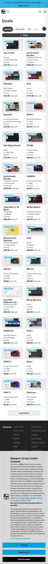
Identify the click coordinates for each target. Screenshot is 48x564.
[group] (12, 53)
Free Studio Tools (38, 431)
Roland (31, 152)
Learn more (23, 5)
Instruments (19, 427)
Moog (31, 307)
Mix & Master (31, 397)
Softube (8, 214)
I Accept (24, 545)
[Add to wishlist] (20, 42)
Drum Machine (32, 150)
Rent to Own (36, 450)
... (44, 28)
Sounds (17, 438)
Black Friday (36, 438)
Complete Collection (34, 57)
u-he (30, 91)
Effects (16, 434)
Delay (6, 150)
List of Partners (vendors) (20, 538)
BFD (30, 276)
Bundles (17, 442)
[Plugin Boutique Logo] (3, 12)
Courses (34, 434)
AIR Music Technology (14, 121)
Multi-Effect (8, 88)
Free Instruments (21, 450)
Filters (25, 35)
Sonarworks (10, 307)
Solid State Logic (12, 60)
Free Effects (36, 427)
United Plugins (11, 91)
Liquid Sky (9, 152)
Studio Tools (19, 431)
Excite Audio (33, 60)
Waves (31, 399)
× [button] (45, 4)
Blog (15, 446)
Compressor (8, 212)
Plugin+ (34, 446)
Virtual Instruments (11, 119)
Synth (29, 88)
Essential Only (24, 552)
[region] (24, 507)
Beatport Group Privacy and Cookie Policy (26, 499)
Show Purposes (24, 559)
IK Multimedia (34, 214)
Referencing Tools (10, 304)
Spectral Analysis (10, 335)
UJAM (31, 121)
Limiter (6, 57)
